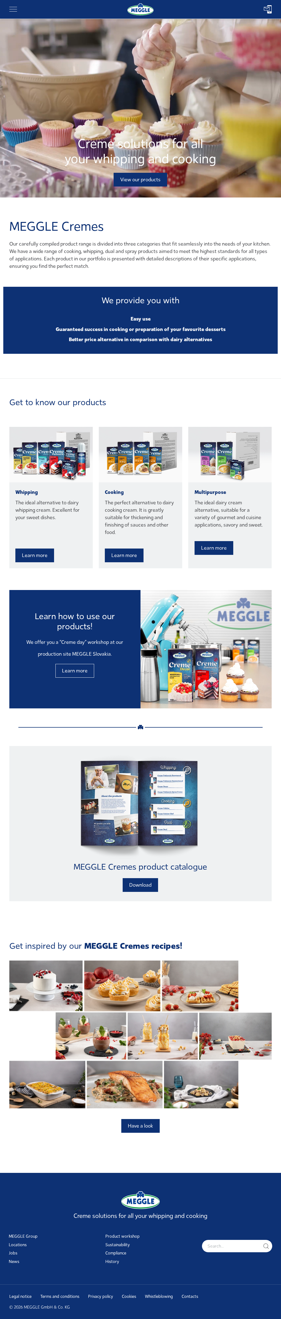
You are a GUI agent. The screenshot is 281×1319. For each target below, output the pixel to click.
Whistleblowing (159, 1296)
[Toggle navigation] (13, 9)
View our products (140, 180)
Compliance (115, 1253)
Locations (18, 1244)
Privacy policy (100, 1296)
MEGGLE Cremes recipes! (133, 946)
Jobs (13, 1253)
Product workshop (122, 1236)
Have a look (140, 1126)
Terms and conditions (59, 1296)
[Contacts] (267, 9)
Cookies (129, 1296)
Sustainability (117, 1244)
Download (140, 885)
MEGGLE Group (23, 1236)
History (112, 1261)
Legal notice (20, 1296)
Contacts (190, 1296)
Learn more (34, 555)
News (14, 1261)
